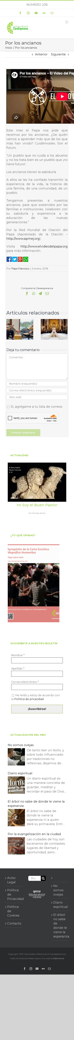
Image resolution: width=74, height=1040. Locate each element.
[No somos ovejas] (16, 757)
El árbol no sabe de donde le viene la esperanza (36, 804)
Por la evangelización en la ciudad (34, 834)
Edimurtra (59, 958)
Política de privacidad (29, 699)
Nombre (18, 655)
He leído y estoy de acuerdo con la (35, 697)
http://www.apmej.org (23, 239)
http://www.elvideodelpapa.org (44, 246)
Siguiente (58, 54)
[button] (9, 329)
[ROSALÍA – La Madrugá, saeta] (54, 321)
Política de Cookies (13, 911)
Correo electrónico (25, 682)
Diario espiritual (20, 773)
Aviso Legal (11, 880)
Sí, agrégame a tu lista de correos (36, 407)
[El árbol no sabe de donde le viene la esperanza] (16, 818)
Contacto (14, 923)
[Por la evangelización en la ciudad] (16, 846)
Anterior (41, 54)
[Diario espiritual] (16, 785)
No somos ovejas (21, 745)
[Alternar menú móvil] (67, 22)
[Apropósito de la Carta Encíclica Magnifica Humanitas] (33, 583)
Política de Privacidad (14, 894)
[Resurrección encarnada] (19, 321)
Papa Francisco (20, 268)
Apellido (17, 668)
